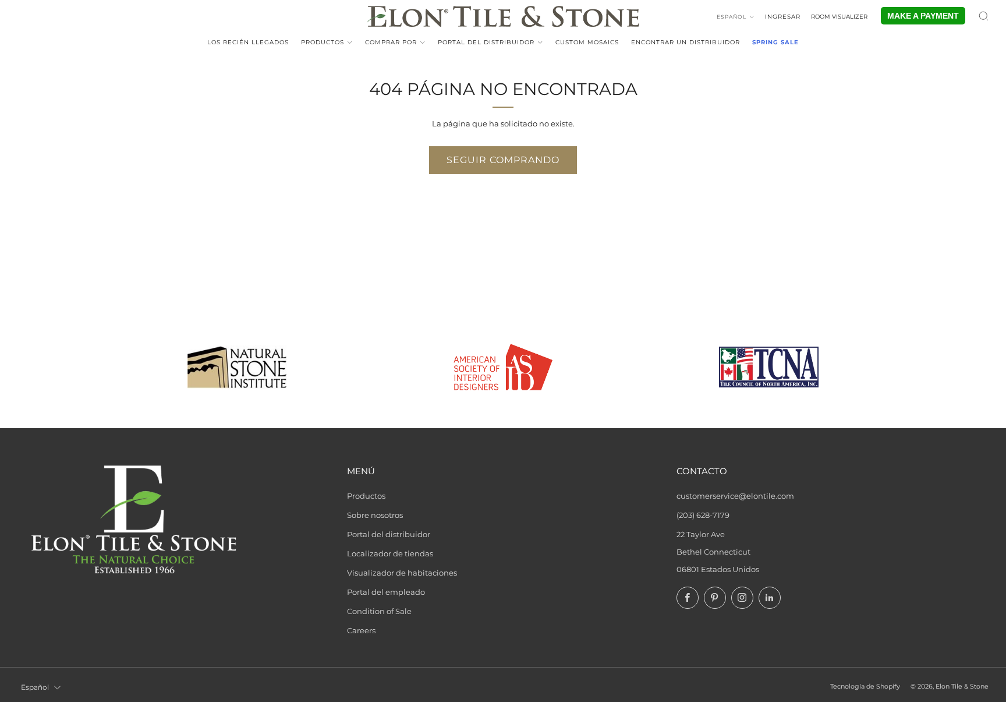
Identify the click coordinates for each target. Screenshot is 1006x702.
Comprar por (391, 42)
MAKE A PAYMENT (923, 15)
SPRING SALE (775, 42)
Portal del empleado (386, 592)
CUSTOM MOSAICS (587, 42)
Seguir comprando (503, 159)
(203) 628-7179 (702, 515)
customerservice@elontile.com (735, 495)
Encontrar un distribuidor (685, 42)
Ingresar (782, 16)
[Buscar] (984, 16)
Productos (322, 42)
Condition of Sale (379, 611)
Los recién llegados (248, 42)
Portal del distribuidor (486, 42)
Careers (361, 630)
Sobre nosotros (375, 515)
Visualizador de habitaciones (402, 572)
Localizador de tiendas (390, 553)
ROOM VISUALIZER (839, 16)
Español (731, 17)
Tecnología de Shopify (865, 686)
